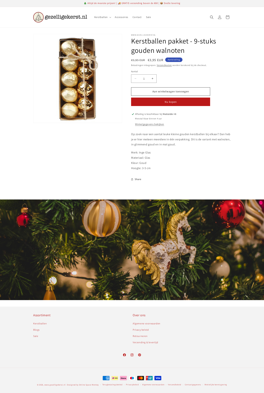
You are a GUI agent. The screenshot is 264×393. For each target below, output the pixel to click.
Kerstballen (40, 323)
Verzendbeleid (174, 384)
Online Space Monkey (89, 384)
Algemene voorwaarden (146, 323)
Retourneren (140, 336)
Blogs (36, 329)
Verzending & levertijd (145, 342)
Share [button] (138, 179)
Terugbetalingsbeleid (112, 384)
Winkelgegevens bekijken (149, 124)
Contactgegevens (193, 384)
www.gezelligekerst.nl (55, 384)
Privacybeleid (132, 384)
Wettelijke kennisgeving (216, 384)
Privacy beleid (141, 329)
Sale (35, 336)
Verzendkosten (164, 65)
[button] (102, 17)
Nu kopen (171, 102)
